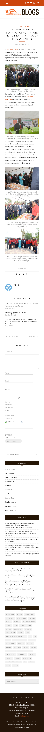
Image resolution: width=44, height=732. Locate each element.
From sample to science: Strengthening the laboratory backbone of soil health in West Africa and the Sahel (22, 547)
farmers (28, 629)
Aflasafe (19, 614)
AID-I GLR (32, 618)
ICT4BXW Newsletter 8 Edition (16, 636)
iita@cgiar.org (24, 716)
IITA (30, 636)
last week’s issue (12, 50)
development (18, 629)
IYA (35, 636)
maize (8, 640)
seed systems (10, 651)
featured (8, 486)
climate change (25, 625)
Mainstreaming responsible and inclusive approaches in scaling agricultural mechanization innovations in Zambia (19, 525)
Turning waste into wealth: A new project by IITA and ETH (20, 570)
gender (20, 632)
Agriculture (10, 618)
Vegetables (10, 662)
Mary (7, 597)
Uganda (17, 658)
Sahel (7, 494)
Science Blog (9, 498)
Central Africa (10, 469)
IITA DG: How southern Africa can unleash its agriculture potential (21, 305)
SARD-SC (25, 647)
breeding (17, 621)
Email (7, 381)
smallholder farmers (24, 651)
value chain (27, 658)
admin (17, 285)
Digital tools (9, 473)
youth (8, 665)
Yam (25, 662)
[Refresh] (22, 422)
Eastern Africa (10, 482)
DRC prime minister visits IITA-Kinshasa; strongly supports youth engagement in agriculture (21, 321)
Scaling (33, 647)
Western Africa (10, 510)
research (30, 643)
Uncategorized (10, 506)
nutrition (32, 640)
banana (8, 621)
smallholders (11, 654)
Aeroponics (10, 614)
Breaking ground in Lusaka (15, 313)
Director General (22, 26)
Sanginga (17, 647)
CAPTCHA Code (8, 436)
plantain (21, 643)
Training (9, 658)
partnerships (10, 643)
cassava (8, 625)
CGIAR (16, 625)
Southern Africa (10, 502)
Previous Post (13, 337)
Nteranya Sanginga (19, 640)
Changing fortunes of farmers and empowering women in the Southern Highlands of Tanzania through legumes (21, 599)
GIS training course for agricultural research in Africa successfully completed (19, 591)
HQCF (27, 632)
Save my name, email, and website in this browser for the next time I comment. (9, 410)
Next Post (33, 337)
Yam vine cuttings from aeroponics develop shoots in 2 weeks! (20, 576)
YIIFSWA (31, 662)
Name (7, 373)
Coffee (8, 629)
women (18, 662)
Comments (22, 269)
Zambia (15, 665)
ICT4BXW (8, 490)
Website (7, 389)
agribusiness (29, 614)
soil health (22, 654)
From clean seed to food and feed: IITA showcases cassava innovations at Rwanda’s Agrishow (20, 533)
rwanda (9, 647)
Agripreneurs (21, 618)
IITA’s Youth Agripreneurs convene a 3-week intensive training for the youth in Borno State (19, 583)
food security (11, 632)
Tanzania (32, 654)
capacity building (29, 621)
